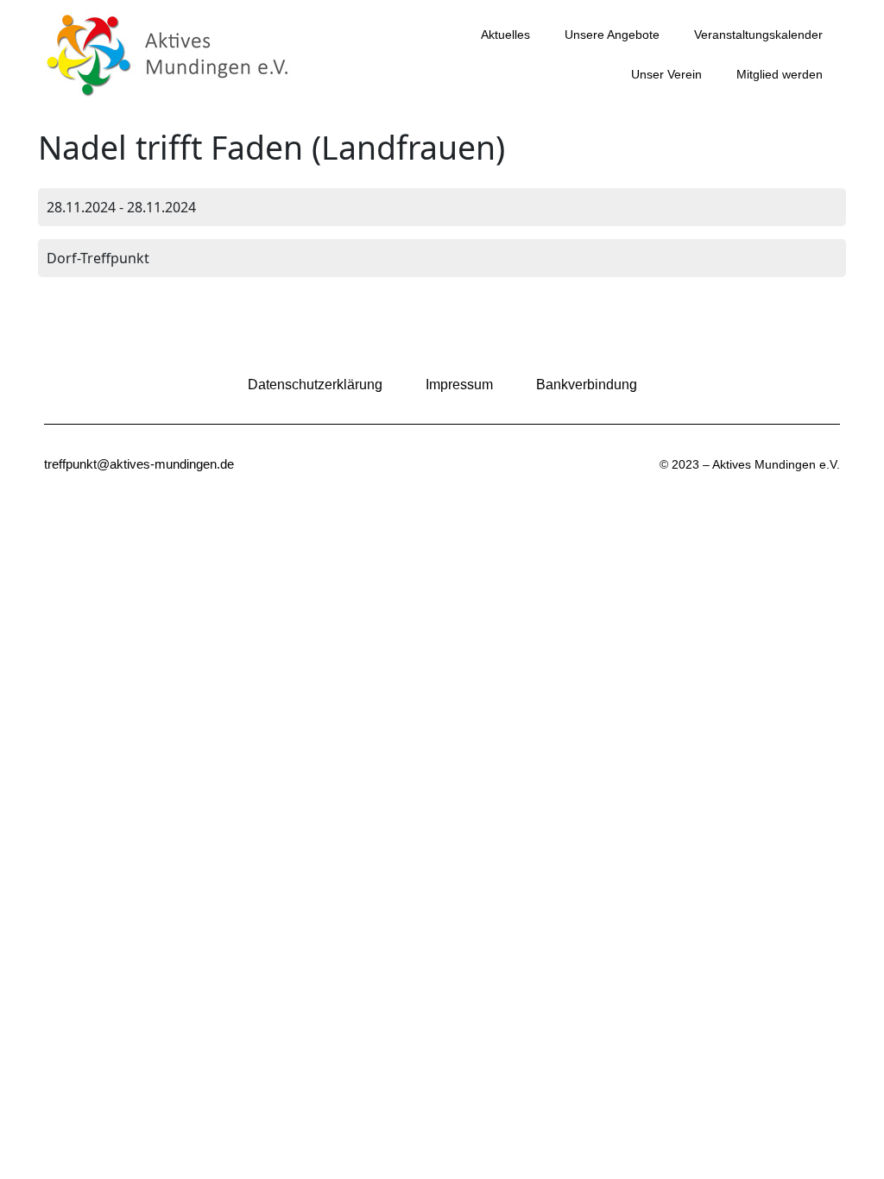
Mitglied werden (779, 74)
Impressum (459, 384)
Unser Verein (666, 74)
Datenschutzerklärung (315, 384)
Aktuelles (505, 34)
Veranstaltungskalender (758, 34)
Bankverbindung (586, 384)
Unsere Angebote (612, 34)
